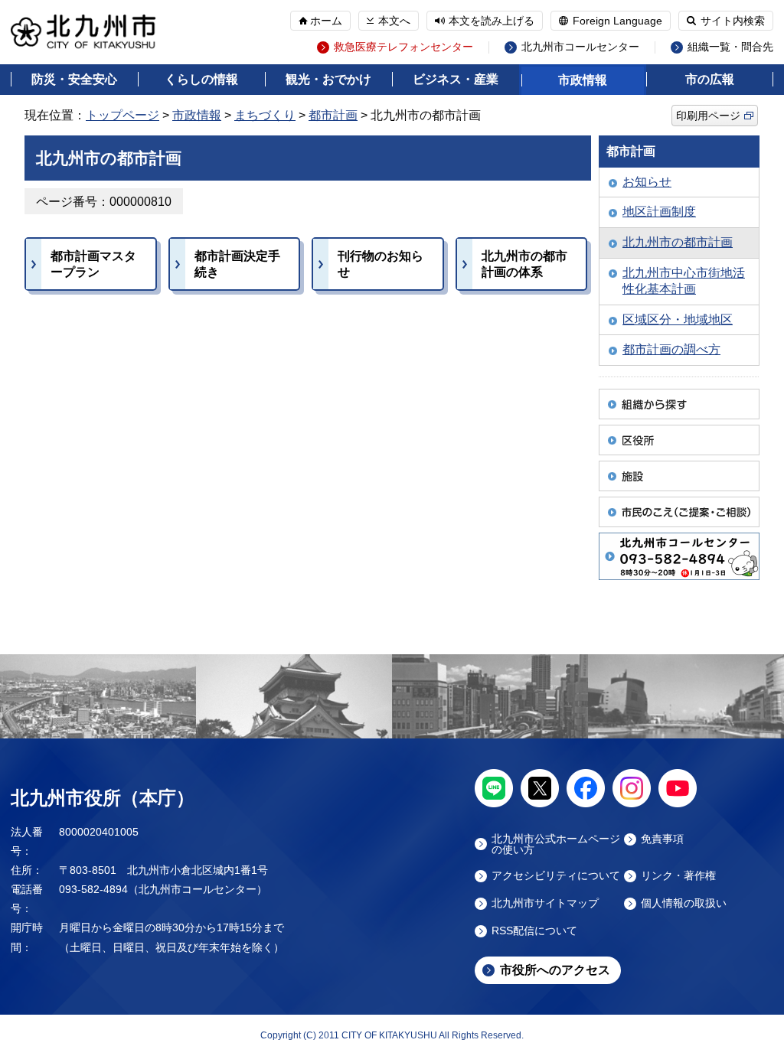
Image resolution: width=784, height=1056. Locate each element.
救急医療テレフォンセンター (403, 47)
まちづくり (265, 115)
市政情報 (582, 79)
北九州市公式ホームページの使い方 (556, 844)
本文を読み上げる (491, 21)
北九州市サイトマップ (545, 903)
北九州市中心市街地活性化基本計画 (683, 281)
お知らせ (646, 181)
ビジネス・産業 (455, 79)
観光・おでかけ (328, 79)
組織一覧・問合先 (730, 47)
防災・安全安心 (74, 79)
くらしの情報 (201, 79)
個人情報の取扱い (684, 903)
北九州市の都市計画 (677, 242)
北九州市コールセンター (580, 47)
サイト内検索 (733, 21)
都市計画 (333, 115)
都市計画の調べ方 (671, 349)
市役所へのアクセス (555, 969)
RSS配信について (534, 931)
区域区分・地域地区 (677, 319)
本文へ (394, 21)
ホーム (326, 21)
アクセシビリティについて (556, 876)
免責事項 (662, 839)
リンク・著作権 (678, 876)
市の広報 (709, 79)
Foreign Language (617, 21)
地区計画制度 (659, 211)
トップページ (122, 115)
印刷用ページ (708, 115)
